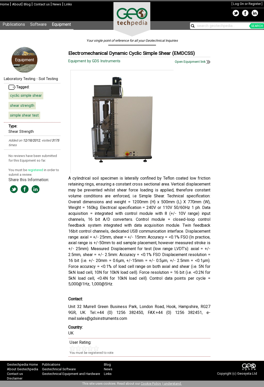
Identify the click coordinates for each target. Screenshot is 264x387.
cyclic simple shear (26, 95)
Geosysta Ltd (247, 373)
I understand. (172, 383)
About (16, 4)
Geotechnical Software (59, 369)
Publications (14, 24)
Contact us (42, 4)
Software (38, 24)
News (56, 4)
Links (67, 4)
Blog (27, 4)
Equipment (61, 24)
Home (5, 4)
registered (36, 170)
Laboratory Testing (19, 79)
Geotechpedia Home (22, 364)
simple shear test (24, 115)
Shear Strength (21, 131)
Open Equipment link (191, 62)
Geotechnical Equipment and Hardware (71, 374)
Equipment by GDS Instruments (94, 61)
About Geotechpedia (22, 369)
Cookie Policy (151, 383)
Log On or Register (247, 4)
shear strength (22, 105)
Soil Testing (48, 79)
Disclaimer (14, 378)
